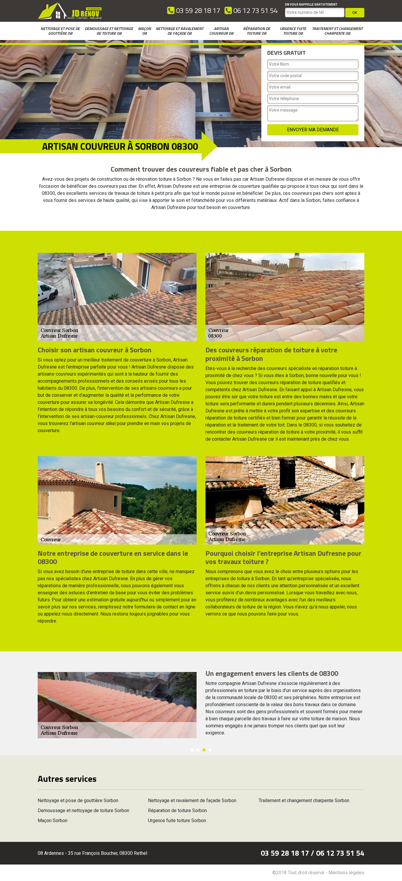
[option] (201, 705)
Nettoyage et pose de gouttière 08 (60, 30)
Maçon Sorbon (52, 820)
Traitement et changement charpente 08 (337, 30)
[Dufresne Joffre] (70, 10)
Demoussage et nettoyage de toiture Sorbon (83, 810)
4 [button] (209, 750)
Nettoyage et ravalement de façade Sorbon (192, 800)
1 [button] (192, 750)
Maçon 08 (144, 30)
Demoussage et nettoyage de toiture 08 (109, 30)
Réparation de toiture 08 (256, 30)
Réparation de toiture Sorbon (177, 810)
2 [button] (198, 750)
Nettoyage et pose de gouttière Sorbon (78, 800)
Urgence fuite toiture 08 (293, 30)
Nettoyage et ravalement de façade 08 (179, 30)
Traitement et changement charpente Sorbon (304, 800)
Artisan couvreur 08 (221, 30)
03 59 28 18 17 (197, 10)
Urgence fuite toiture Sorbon (177, 820)
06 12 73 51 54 (255, 10)
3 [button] (203, 750)
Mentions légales (346, 872)
